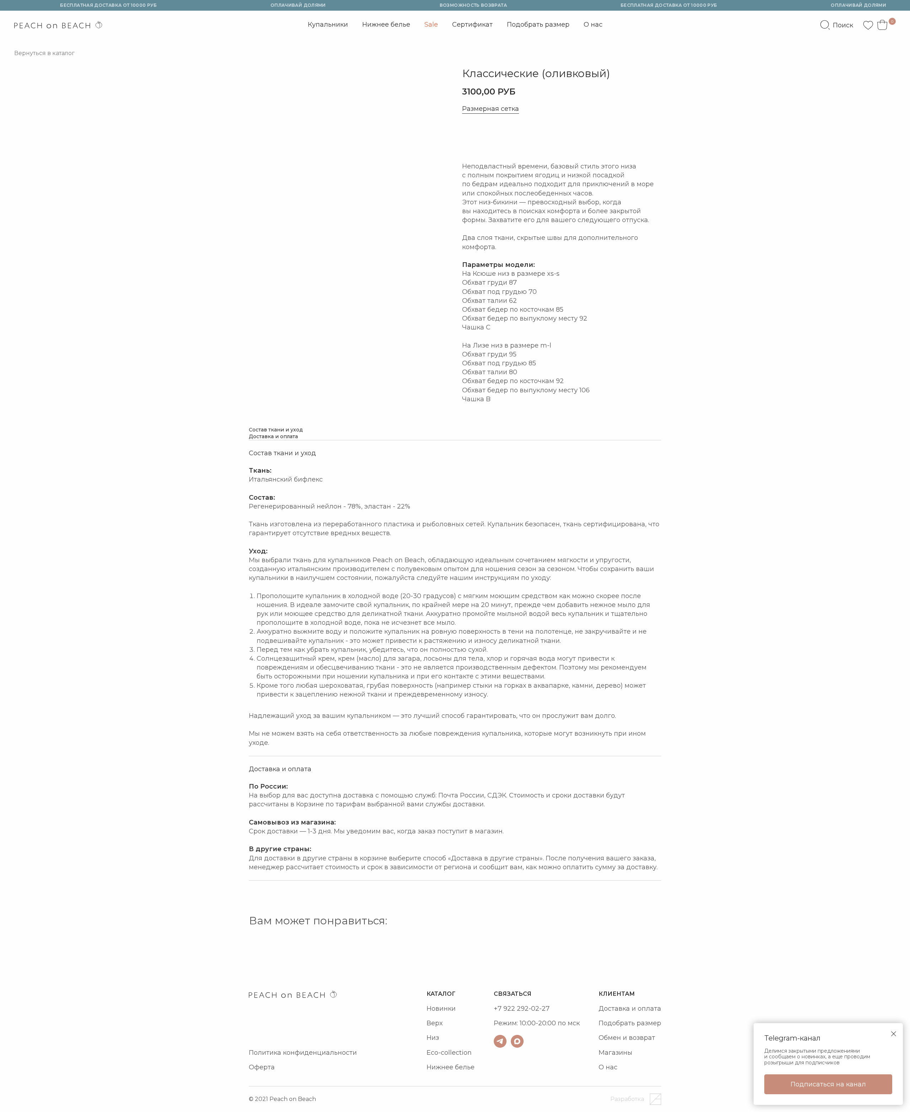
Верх (435, 1023)
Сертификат (472, 24)
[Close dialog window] (893, 1033)
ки (452, 1008)
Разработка (627, 1099)
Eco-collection (449, 1053)
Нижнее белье (386, 24)
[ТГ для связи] (500, 1041)
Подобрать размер (538, 24)
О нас (593, 24)
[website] (836, 25)
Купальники (328, 26)
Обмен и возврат (627, 1038)
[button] (494, 138)
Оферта (262, 1067)
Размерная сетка (490, 109)
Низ (433, 1038)
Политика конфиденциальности (303, 1053)
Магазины (615, 1053)
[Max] (517, 1041)
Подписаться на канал (828, 1084)
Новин (437, 1008)
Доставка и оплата (630, 1008)
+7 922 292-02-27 (522, 1008)
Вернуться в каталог (44, 53)
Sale (431, 24)
